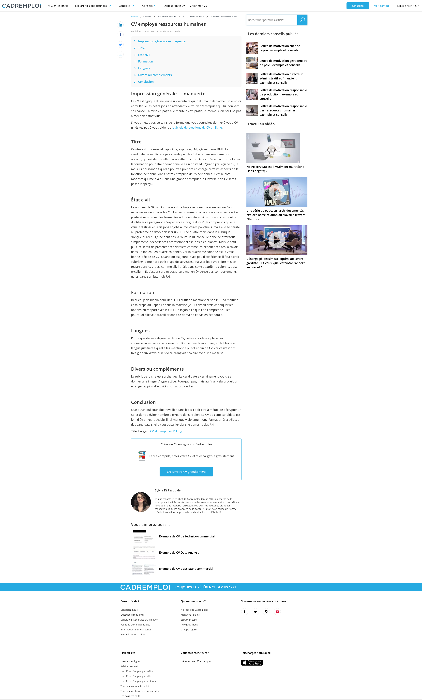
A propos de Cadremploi (194, 609)
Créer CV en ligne (130, 661)
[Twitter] (120, 44)
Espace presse (189, 619)
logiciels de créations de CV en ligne (197, 127)
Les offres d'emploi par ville (136, 676)
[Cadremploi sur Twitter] (255, 611)
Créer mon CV (198, 6)
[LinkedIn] (120, 24)
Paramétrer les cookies (133, 634)
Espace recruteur (408, 6)
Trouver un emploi (57, 6)
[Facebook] (120, 34)
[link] (161, 41)
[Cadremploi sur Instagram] (266, 611)
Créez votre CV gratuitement (186, 472)
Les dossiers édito (130, 696)
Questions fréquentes (133, 614)
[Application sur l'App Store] (252, 663)
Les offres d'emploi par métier (137, 671)
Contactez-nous (129, 609)
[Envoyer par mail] (120, 54)
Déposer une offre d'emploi (196, 661)
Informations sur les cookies (136, 629)
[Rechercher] (302, 20)
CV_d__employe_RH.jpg (166, 431)
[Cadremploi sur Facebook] (244, 611)
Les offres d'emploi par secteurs (138, 681)
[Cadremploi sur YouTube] (277, 611)
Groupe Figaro (188, 629)
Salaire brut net (129, 666)
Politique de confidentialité (135, 624)
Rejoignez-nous (189, 624)
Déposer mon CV (174, 6)
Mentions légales (190, 614)
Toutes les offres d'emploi (135, 686)
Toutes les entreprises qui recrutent (140, 691)
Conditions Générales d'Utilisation (139, 619)
